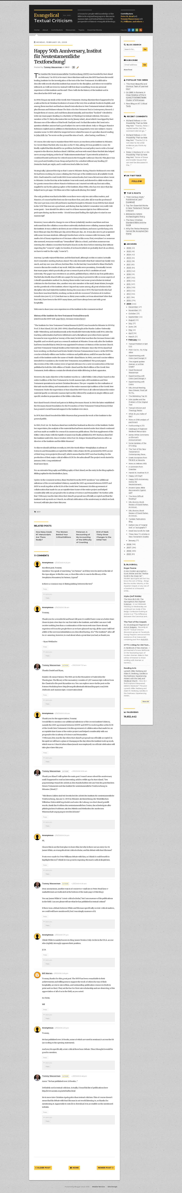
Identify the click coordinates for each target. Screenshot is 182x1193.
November (133, 310)
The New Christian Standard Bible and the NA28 (136, 222)
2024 (129, 254)
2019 (129, 271)
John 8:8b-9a (41, 135)
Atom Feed (128, 69)
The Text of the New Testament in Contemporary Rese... (137, 451)
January (132, 540)
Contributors (57, 30)
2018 (129, 274)
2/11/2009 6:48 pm (79, 1076)
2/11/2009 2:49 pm (61, 973)
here (86, 274)
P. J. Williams (126, 21)
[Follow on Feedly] (136, 29)
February (133, 340)
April (131, 333)
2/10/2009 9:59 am (79, 771)
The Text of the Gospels (135, 622)
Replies (48, 594)
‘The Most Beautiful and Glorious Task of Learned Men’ (137, 86)
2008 (129, 544)
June (131, 327)
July (130, 323)
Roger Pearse (130, 568)
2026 (129, 248)
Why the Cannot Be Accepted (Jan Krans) (137, 231)
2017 (129, 278)
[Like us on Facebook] (129, 29)
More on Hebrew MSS (138, 463)
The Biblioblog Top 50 (138, 396)
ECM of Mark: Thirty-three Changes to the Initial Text (103, 536)
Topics (81, 30)
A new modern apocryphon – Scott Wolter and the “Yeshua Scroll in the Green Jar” (136, 573)
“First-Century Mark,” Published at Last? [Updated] (135, 199)
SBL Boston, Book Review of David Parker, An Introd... (138, 504)
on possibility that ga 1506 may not (136, 123)
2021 (129, 264)
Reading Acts (130, 668)
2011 (129, 297)
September (134, 317)
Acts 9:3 (144, 639)
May (131, 330)
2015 (129, 284)
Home (36, 30)
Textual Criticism (53, 18)
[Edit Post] (77, 67)
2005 (129, 554)
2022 (129, 261)
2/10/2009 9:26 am (62, 713)
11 (73, 67)
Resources (70, 30)
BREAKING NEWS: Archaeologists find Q (135, 215)
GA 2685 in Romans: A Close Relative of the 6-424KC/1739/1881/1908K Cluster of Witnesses (136, 96)
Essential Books (94, 30)
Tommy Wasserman (130, 19)
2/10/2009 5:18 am (62, 607)
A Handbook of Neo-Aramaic (136, 648)
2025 (129, 251)
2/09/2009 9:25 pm (62, 563)
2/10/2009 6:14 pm (62, 835)
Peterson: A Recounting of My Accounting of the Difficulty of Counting (83, 537)
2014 (129, 287)
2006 (129, 551)
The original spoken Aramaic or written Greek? (137, 364)
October (132, 313)
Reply (45, 589)
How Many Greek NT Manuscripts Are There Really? (44, 536)
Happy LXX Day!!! (135, 476)
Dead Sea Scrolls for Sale (139, 531)
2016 (129, 281)
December (133, 307)
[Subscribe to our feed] (140, 29)
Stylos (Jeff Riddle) (132, 596)
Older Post (44, 1168)
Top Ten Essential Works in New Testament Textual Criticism (137, 208)
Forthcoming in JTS (136, 426)
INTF (38, 512)
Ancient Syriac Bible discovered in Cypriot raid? (137, 490)
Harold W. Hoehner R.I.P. (139, 473)
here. (65, 473)
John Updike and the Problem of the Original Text (138, 402)
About (45, 30)
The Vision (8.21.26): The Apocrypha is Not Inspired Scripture (134, 601)
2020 (129, 268)
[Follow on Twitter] (132, 29)
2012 (129, 294)
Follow (137, 181)
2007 (129, 547)
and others (137, 21)
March (132, 336)
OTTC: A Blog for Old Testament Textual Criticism (137, 645)
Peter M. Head (127, 16)
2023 (129, 258)
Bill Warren (47, 973)
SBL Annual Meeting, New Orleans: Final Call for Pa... (138, 390)
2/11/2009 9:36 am (79, 884)
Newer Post (105, 1168)
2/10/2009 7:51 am (79, 665)
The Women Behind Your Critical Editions (63, 534)
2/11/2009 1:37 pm (62, 935)
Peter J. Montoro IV (134, 152)
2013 (129, 291)
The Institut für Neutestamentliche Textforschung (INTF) (63, 74)
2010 (129, 300)
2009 (129, 304)
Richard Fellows (133, 120)
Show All (146, 701)
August (132, 320)
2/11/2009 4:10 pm (62, 1028)
